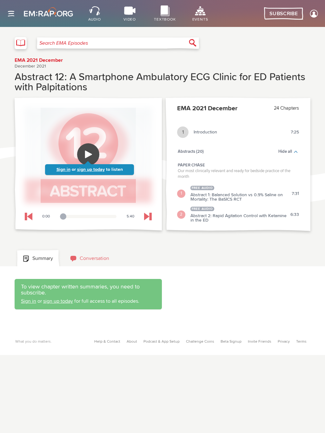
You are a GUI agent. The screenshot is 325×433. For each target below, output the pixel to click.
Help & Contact (107, 342)
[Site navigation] (11, 13)
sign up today (91, 169)
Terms (301, 342)
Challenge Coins (200, 342)
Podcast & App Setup (161, 342)
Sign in (63, 169)
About (132, 342)
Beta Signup (231, 342)
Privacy (284, 342)
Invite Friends (259, 342)
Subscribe (283, 13)
